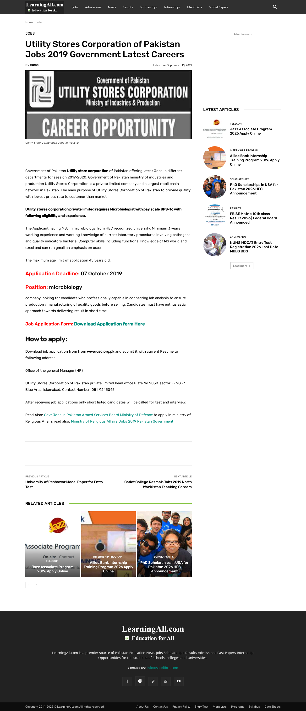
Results (128, 7)
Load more (240, 266)
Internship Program (107, 556)
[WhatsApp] (166, 681)
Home (29, 22)
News (112, 7)
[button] (275, 7)
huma (34, 64)
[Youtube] (179, 681)
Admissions (93, 7)
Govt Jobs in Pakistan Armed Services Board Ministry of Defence (98, 415)
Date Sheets (272, 707)
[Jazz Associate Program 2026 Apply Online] (52, 544)
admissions (238, 237)
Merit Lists (194, 7)
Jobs (75, 7)
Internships (172, 7)
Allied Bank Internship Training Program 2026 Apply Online (108, 566)
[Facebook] (127, 681)
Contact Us (160, 707)
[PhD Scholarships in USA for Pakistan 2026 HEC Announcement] (164, 544)
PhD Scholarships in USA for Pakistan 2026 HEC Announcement (164, 566)
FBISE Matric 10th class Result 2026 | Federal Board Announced (253, 218)
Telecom (52, 561)
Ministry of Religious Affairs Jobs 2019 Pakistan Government (122, 421)
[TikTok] (153, 681)
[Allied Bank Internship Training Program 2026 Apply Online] (108, 544)
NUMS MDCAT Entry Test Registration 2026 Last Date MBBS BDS (254, 246)
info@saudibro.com (162, 667)
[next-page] (36, 585)
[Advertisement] (242, 66)
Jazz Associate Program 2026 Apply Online (53, 569)
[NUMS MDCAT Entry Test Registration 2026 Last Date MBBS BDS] (214, 244)
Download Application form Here (109, 324)
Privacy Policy (181, 707)
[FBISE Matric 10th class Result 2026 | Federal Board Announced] (214, 215)
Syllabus (254, 707)
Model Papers (218, 7)
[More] (145, 156)
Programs (237, 707)
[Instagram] (140, 681)
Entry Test (201, 707)
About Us (143, 707)
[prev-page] (28, 585)
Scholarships (149, 7)
